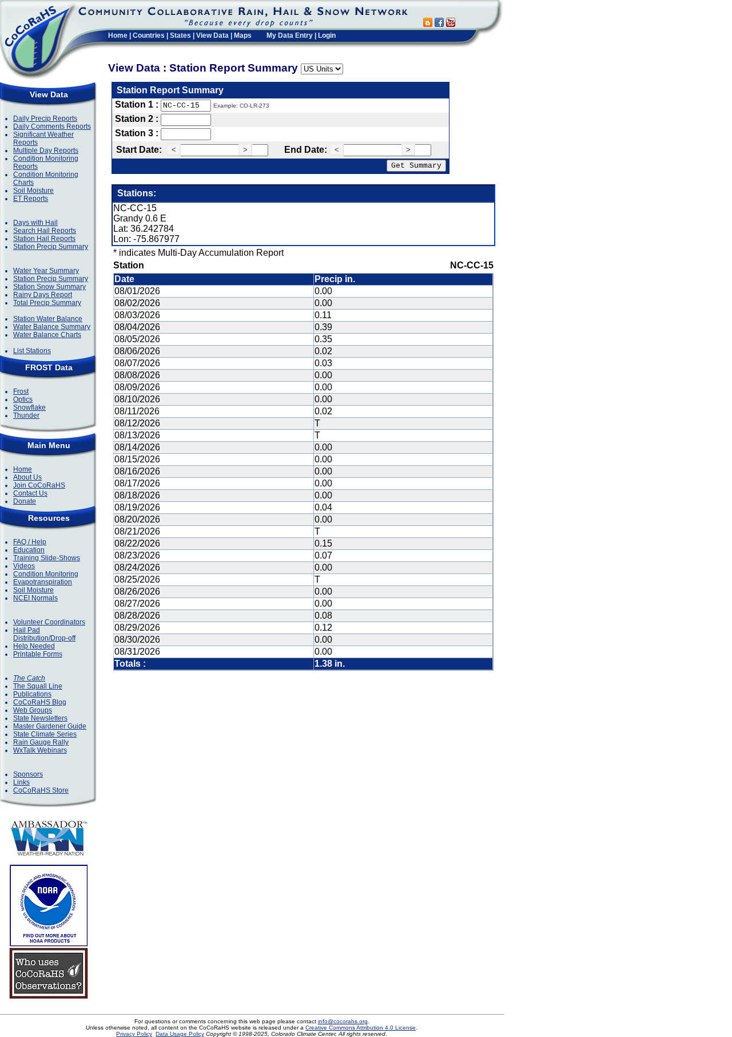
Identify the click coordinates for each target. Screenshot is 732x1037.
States (180, 35)
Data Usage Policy (180, 1034)
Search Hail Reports (44, 231)
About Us (27, 477)
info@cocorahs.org (343, 1021)
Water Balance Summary (51, 327)
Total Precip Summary (47, 303)
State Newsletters (40, 718)
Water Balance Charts (47, 335)
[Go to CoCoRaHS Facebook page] (439, 24)
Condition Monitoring (45, 574)
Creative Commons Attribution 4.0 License (360, 1027)
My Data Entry (289, 35)
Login (327, 35)
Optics (23, 399)
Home (118, 35)
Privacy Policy (134, 1034)
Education (29, 550)
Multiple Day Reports (45, 151)
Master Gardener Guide (49, 726)
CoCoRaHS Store (41, 790)
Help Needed (34, 646)
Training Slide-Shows (46, 558)
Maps (243, 35)
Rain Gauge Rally (41, 742)
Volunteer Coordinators (49, 622)
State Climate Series (45, 734)
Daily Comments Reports (52, 126)
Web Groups (32, 710)
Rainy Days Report (42, 295)
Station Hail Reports (44, 239)
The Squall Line (37, 686)
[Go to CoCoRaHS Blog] (427, 24)
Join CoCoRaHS (39, 485)
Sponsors (28, 774)
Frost (21, 391)
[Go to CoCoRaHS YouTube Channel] (450, 24)
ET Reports (30, 199)
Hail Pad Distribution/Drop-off (44, 634)
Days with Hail (35, 223)
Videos (24, 566)
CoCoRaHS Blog (39, 702)
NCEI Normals (35, 598)
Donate (24, 501)
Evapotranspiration (42, 582)
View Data (212, 35)
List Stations (32, 351)
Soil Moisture (33, 191)
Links (21, 782)
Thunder (26, 415)
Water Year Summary (46, 271)
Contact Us (30, 493)
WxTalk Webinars (40, 750)
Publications (32, 694)
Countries (149, 35)
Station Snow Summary (49, 287)
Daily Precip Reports (45, 118)
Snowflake (29, 407)
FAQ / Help (29, 542)
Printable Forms (37, 654)
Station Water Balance (47, 319)
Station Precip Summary (50, 247)
